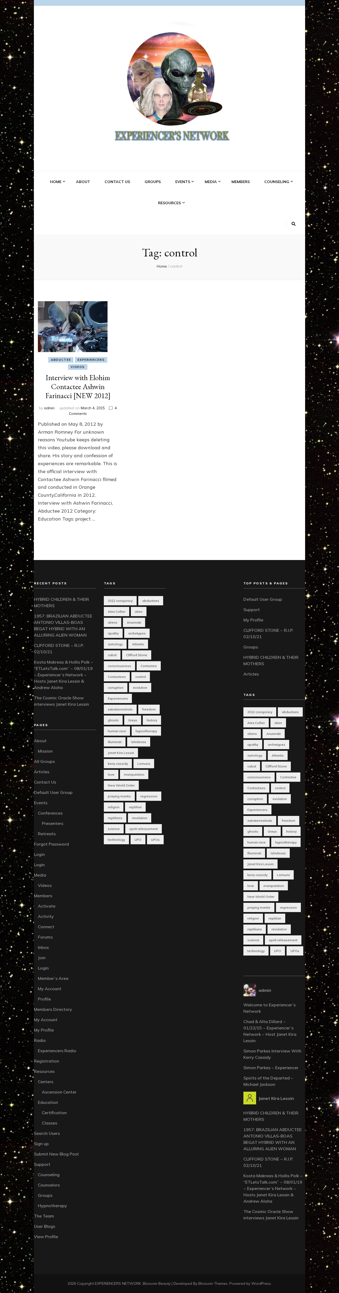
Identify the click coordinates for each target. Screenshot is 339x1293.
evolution (140, 688)
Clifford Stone (136, 655)
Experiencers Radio (57, 1050)
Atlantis (138, 644)
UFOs (155, 840)
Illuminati (115, 742)
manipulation (134, 774)
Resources (169, 203)
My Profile (44, 1030)
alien (138, 612)
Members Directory (53, 1009)
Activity (46, 916)
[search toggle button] (294, 224)
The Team (44, 1216)
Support (42, 1164)
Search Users (47, 1133)
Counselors (49, 1185)
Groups (153, 181)
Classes (49, 1123)
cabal (112, 655)
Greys (132, 720)
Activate (46, 906)
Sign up (41, 1143)
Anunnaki (134, 622)
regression (148, 796)
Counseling (276, 181)
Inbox (43, 947)
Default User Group (53, 792)
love (111, 774)
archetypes (137, 633)
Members (240, 181)
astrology (115, 644)
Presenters (52, 823)
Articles (41, 771)
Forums (45, 937)
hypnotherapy (146, 731)
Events (182, 181)
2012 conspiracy (120, 601)
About (83, 181)
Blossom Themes (213, 1283)
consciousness (119, 666)
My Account (49, 988)
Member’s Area (53, 978)
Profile (44, 999)
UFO (138, 840)
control (140, 677)
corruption (115, 688)
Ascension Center (59, 1092)
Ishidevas (138, 742)
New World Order (121, 785)
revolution (139, 818)
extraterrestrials (120, 709)
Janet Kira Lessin (121, 753)
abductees (150, 601)
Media (211, 181)
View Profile (46, 1236)
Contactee (149, 666)
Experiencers (91, 360)
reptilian (135, 807)
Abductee (61, 360)
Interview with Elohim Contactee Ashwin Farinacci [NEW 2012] (77, 386)
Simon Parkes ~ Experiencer (270, 1067)
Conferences (50, 813)
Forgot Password (51, 844)
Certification (54, 1112)
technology (116, 840)
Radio (40, 1040)
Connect (46, 926)
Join (42, 957)
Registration (46, 1061)
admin (49, 408)
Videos (78, 367)
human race (117, 731)
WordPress (261, 1283)
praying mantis (119, 796)
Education (48, 1102)
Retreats (47, 833)
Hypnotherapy (52, 1205)
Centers (45, 1081)
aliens (112, 622)
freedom (149, 709)
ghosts (113, 720)
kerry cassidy (118, 764)
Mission (45, 751)
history (152, 720)
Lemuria (143, 764)
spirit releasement (143, 829)
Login (39, 854)
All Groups (44, 761)
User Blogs (44, 1226)
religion (113, 807)
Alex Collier (116, 612)
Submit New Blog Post (56, 1154)
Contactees (117, 677)
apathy (113, 633)
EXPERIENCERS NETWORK (118, 1283)
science (114, 829)
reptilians (115, 818)
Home (55, 181)
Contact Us (117, 181)
